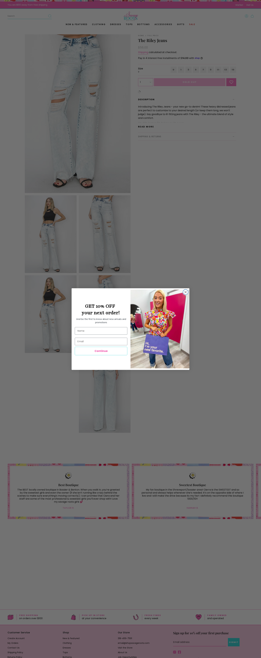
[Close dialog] (185, 292)
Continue (101, 351)
